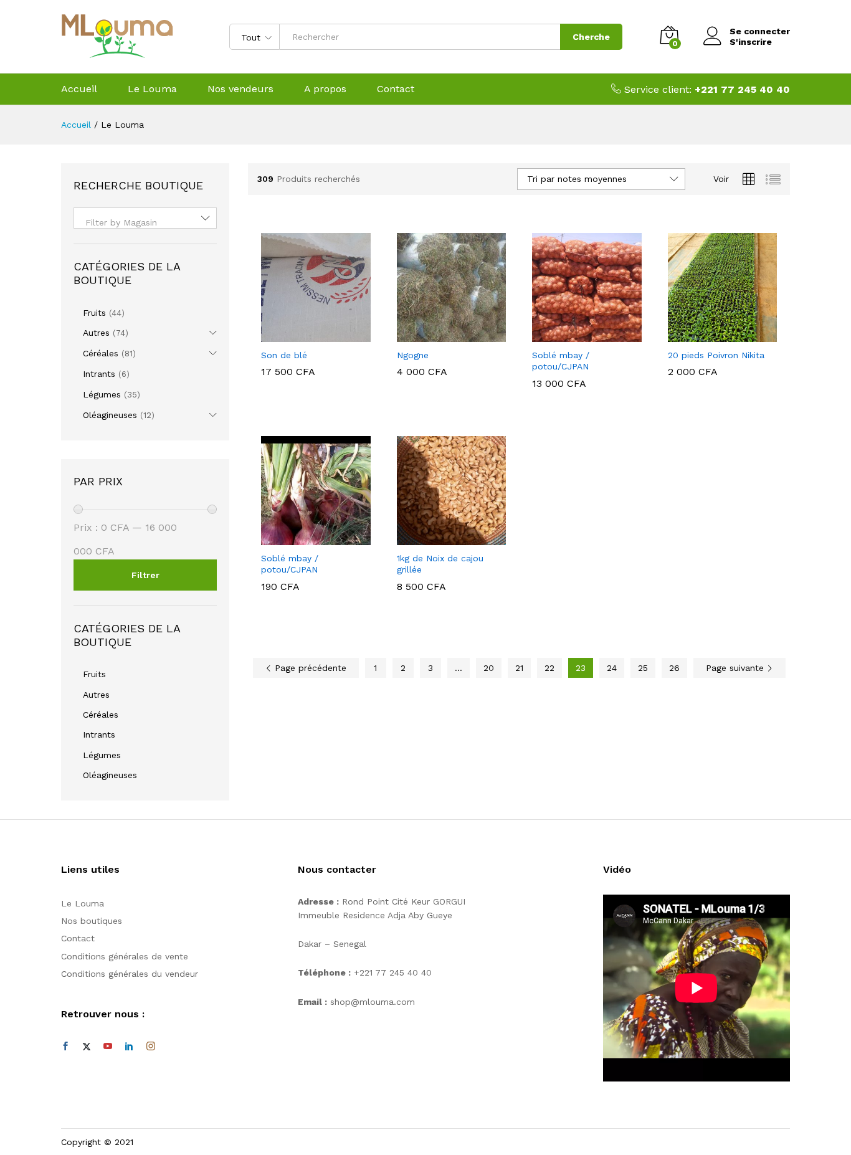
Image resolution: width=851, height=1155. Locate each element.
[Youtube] (107, 1046)
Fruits (94, 313)
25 (643, 668)
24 (612, 668)
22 (549, 668)
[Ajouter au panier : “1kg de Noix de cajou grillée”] (436, 537)
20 (488, 668)
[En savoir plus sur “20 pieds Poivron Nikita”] (707, 334)
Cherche (591, 37)
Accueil (79, 89)
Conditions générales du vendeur (129, 974)
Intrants (99, 374)
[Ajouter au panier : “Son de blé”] (301, 334)
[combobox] (145, 218)
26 (674, 668)
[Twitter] (86, 1046)
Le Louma (152, 89)
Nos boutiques (91, 921)
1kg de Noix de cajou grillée (440, 563)
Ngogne (413, 355)
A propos (325, 89)
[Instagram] (151, 1047)
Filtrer (145, 575)
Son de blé (284, 355)
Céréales (100, 353)
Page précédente (309, 668)
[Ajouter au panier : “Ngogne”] (436, 334)
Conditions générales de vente (124, 956)
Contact (395, 89)
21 (519, 668)
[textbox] (145, 222)
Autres (96, 333)
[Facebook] (65, 1046)
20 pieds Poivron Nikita (716, 355)
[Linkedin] (129, 1046)
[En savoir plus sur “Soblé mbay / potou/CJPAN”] (572, 334)
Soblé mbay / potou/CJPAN (560, 360)
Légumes (102, 394)
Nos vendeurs (240, 89)
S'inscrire (751, 42)
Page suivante (736, 668)
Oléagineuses (110, 415)
